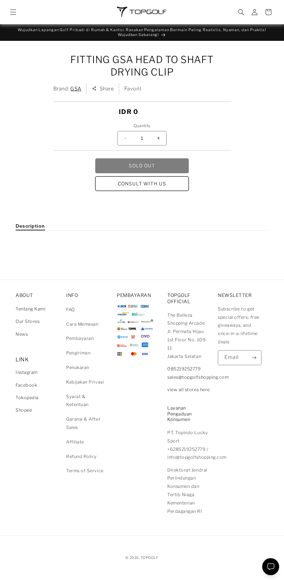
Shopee (24, 410)
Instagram (27, 372)
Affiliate (75, 442)
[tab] (30, 225)
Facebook (26, 385)
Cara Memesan (82, 324)
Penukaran (77, 367)
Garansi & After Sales (83, 423)
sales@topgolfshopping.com (198, 377)
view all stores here (188, 389)
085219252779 (184, 368)
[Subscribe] (254, 357)
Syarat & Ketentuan (77, 400)
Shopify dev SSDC (150, 564)
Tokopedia (27, 397)
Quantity (142, 125)
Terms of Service (85, 470)
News (22, 334)
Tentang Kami (30, 308)
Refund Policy (81, 456)
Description (30, 226)
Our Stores (27, 321)
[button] (13, 12)
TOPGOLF (149, 557)
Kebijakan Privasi (85, 382)
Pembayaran (80, 338)
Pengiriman (78, 352)
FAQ (70, 309)
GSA (75, 89)
